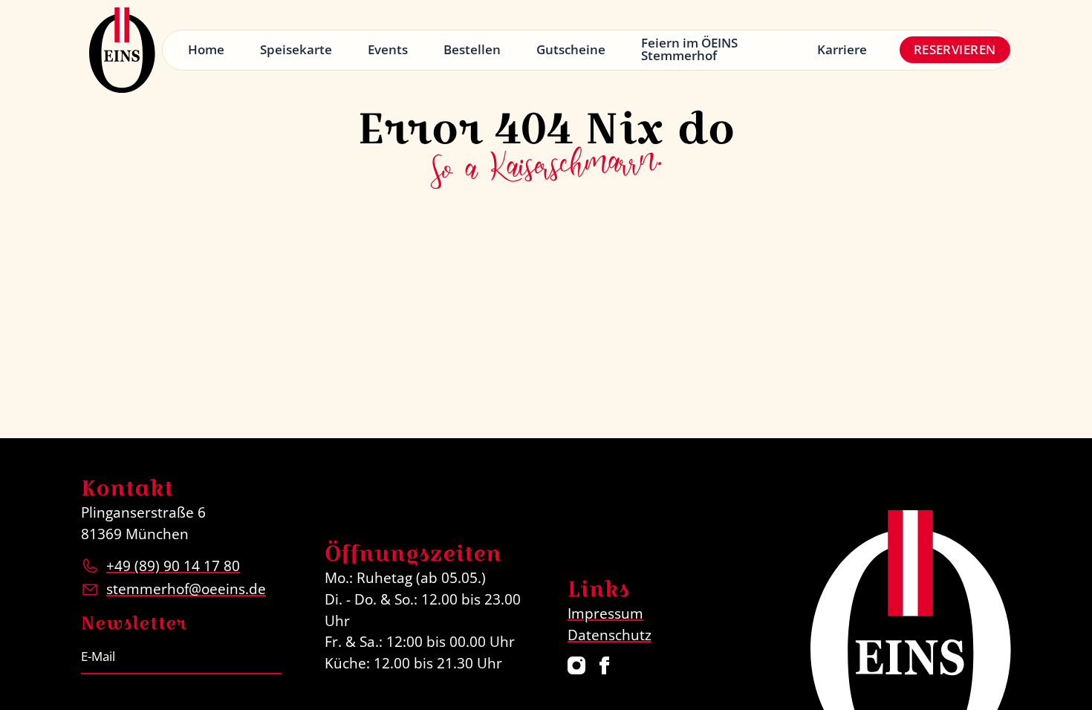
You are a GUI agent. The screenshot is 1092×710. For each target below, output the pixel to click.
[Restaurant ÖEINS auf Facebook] (604, 665)
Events (388, 49)
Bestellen (472, 49)
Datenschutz (609, 635)
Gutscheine (570, 49)
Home (206, 49)
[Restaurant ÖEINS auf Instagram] (576, 665)
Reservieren (955, 49)
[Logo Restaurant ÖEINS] (122, 50)
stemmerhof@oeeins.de (186, 589)
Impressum (605, 613)
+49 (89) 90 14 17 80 (173, 566)
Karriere (842, 49)
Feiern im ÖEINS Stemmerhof (689, 49)
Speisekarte (296, 49)
